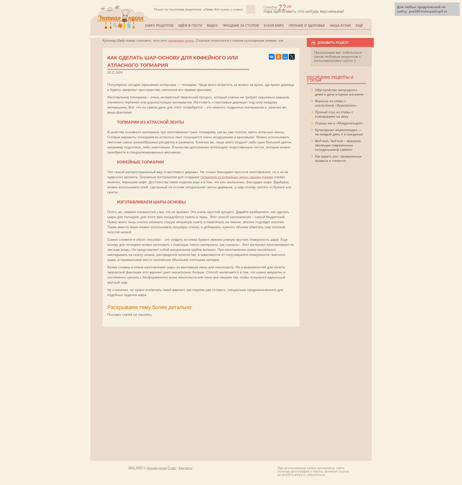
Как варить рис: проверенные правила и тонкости (338, 158)
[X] (292, 57)
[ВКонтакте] (272, 57)
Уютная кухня (157, 468)
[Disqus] (232, 391)
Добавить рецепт (333, 42)
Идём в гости (190, 25)
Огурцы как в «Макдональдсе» (339, 123)
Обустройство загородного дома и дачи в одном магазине (339, 92)
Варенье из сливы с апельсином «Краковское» (336, 103)
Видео (212, 25)
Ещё (359, 25)
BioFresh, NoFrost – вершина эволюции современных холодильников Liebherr (338, 145)
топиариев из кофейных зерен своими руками (236, 177)
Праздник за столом (241, 25)
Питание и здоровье (307, 25)
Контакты (185, 468)
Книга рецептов (159, 25)
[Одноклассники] (278, 57)
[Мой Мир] (285, 57)
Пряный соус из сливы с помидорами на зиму (334, 114)
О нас (171, 468)
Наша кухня (340, 25)
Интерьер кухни (181, 40)
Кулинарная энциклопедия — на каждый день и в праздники (339, 132)
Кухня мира (274, 25)
